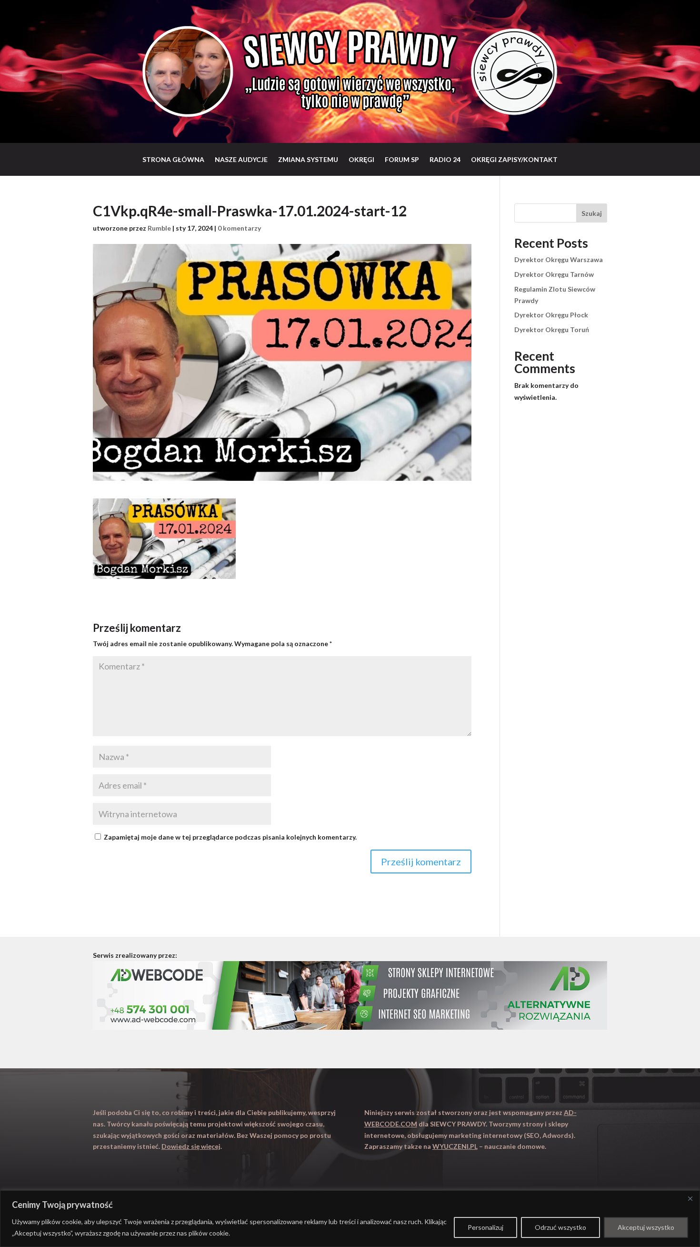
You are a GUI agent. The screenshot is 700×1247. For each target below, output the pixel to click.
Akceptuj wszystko (646, 1227)
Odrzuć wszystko (560, 1227)
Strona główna (173, 159)
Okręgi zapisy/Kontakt (514, 159)
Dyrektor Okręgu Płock (551, 315)
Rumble (159, 228)
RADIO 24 (445, 159)
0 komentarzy (239, 228)
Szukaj (591, 213)
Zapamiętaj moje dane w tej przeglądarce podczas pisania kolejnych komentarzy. (230, 837)
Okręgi (361, 159)
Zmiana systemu (308, 159)
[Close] (690, 1198)
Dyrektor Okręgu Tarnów (554, 274)
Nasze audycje (241, 159)
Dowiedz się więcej (190, 1146)
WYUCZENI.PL (455, 1146)
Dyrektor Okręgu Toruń (551, 329)
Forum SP (402, 159)
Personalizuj (485, 1227)
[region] (350, 1218)
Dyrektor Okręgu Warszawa (558, 259)
